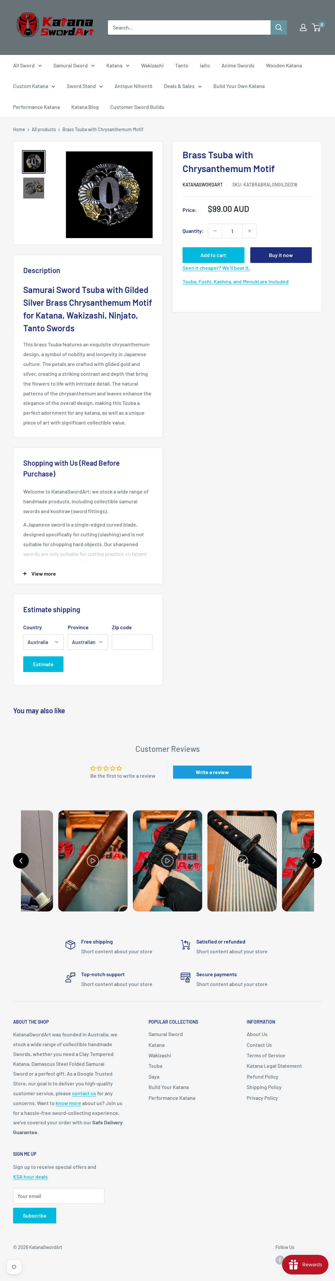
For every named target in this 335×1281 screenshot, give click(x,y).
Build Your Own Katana (239, 86)
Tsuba (155, 1066)
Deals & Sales (179, 86)
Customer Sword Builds (137, 107)
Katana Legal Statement (274, 1066)
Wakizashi (152, 65)
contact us (84, 1093)
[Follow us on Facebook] (280, 1259)
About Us (257, 1034)
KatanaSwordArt (203, 184)
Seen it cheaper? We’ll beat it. (216, 268)
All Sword (24, 65)
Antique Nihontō (133, 86)
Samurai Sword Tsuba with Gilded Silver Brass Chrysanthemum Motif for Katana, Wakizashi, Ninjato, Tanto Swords (87, 309)
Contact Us (259, 1045)
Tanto (181, 65)
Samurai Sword (70, 65)
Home (19, 129)
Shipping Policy (264, 1087)
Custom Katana (30, 86)
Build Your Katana (169, 1087)
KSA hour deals (30, 1176)
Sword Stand (81, 86)
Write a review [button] (212, 772)
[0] (316, 27)
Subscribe (34, 1215)
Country (32, 627)
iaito (205, 65)
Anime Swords (238, 65)
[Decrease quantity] (215, 231)
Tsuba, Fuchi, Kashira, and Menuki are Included (236, 281)
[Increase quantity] (249, 231)
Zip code (122, 627)
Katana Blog (85, 107)
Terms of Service (266, 1055)
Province (78, 627)
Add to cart (213, 255)
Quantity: (193, 231)
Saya (154, 1076)
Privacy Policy (262, 1098)
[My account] (303, 27)
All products (44, 129)
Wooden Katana (284, 65)
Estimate (43, 664)
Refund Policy (262, 1076)
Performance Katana (36, 107)
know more (68, 1103)
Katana (114, 65)
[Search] (279, 27)
